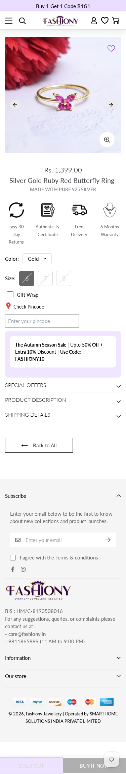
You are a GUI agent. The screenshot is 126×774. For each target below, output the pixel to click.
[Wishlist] (104, 21)
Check (65, 321)
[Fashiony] (60, 20)
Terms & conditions (76, 557)
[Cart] (115, 21)
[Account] (94, 21)
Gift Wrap (27, 295)
